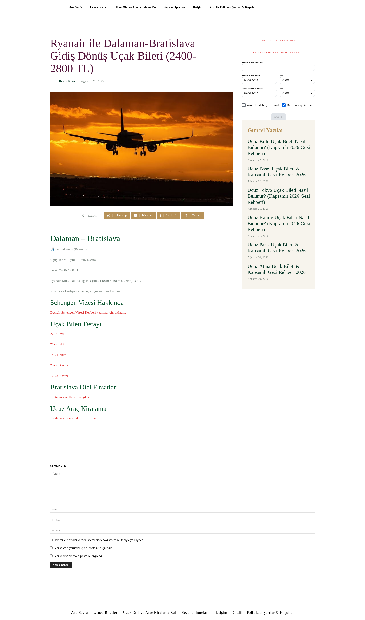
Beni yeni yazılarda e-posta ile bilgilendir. (78, 556)
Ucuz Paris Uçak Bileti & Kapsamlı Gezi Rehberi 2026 (277, 247)
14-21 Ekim (58, 355)
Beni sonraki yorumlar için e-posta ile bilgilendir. (82, 548)
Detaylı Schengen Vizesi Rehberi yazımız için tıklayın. (88, 312)
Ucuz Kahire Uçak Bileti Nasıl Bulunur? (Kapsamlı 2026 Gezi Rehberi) (279, 223)
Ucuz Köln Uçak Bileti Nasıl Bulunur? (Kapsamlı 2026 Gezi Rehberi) (279, 147)
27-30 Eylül (58, 334)
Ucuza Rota (67, 81)
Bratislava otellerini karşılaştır (71, 397)
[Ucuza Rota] (54, 81)
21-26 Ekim (58, 344)
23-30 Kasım (59, 365)
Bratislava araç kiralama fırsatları (73, 418)
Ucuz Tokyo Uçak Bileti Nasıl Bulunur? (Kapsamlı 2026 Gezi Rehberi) (279, 196)
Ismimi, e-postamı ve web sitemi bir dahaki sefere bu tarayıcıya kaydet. (99, 540)
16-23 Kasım (59, 376)
